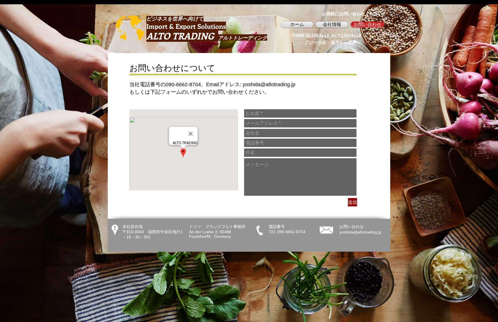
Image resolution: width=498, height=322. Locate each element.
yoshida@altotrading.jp (269, 84)
